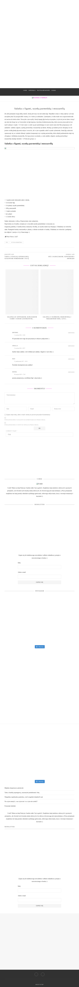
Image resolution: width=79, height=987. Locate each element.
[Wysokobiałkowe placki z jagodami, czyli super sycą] (63, 603)
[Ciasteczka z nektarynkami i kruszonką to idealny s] (16, 603)
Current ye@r (11, 431)
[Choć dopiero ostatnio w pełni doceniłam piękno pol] (39, 635)
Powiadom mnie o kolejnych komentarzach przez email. (25, 420)
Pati (13, 359)
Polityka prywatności (43, 90)
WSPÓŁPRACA (32, 90)
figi (7, 242)
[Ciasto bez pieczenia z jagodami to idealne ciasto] (16, 619)
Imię (19, 563)
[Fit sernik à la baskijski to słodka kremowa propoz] (63, 635)
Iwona (14, 372)
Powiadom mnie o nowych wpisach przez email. (22, 425)
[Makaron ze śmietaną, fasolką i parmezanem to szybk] (39, 603)
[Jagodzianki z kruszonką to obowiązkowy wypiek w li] (16, 635)
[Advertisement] (39, 44)
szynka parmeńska (16, 242)
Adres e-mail (22, 572)
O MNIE (25, 90)
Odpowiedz (71, 332)
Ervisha (15, 332)
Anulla (15, 345)
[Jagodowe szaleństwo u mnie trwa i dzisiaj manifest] (63, 619)
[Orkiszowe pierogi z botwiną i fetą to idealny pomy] (39, 619)
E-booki (53, 90)
